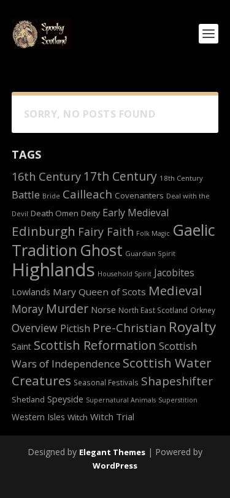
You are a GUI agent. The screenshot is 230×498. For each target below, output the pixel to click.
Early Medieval (135, 212)
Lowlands (31, 292)
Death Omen (55, 213)
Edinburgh (43, 231)
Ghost (101, 250)
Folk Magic (153, 233)
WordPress (115, 465)
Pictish (75, 328)
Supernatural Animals (121, 400)
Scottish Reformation (95, 345)
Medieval (175, 290)
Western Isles (38, 417)
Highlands (53, 269)
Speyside (65, 399)
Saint (21, 346)
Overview (35, 327)
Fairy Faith (106, 231)
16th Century (46, 176)
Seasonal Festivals (106, 382)
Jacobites (174, 272)
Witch (77, 417)
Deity (90, 213)
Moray (28, 308)
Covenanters (139, 195)
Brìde (51, 196)
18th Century (181, 178)
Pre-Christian (129, 327)
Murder (67, 308)
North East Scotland (153, 310)
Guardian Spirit (150, 253)
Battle (26, 194)
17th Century (120, 176)
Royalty (192, 326)
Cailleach (87, 194)
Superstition (177, 400)
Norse (103, 309)
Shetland (28, 399)
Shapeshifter (177, 381)
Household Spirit (124, 274)
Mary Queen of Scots (99, 291)
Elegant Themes (112, 452)
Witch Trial (112, 416)
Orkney (202, 310)
